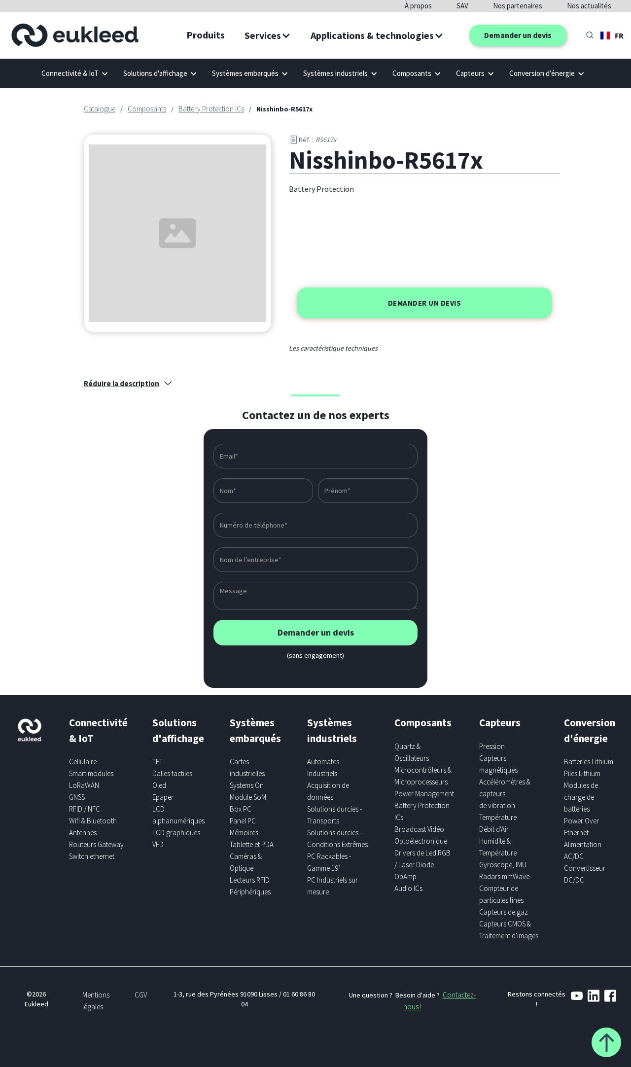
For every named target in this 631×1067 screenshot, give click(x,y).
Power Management (424, 793)
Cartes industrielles (247, 767)
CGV (141, 994)
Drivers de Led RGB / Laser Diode (422, 858)
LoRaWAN (84, 785)
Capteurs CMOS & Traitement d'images (508, 929)
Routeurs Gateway (96, 844)
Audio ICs (408, 888)
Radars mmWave (504, 876)
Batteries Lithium (588, 761)
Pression (492, 746)
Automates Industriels (323, 767)
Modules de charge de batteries (581, 797)
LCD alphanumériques (178, 814)
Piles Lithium (582, 773)
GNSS (77, 797)
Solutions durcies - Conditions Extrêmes (337, 838)
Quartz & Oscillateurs (411, 752)
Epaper (163, 797)
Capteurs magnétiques (498, 764)
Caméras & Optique (246, 862)
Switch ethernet (91, 856)
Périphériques (250, 891)
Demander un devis (518, 35)
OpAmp (405, 876)
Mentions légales (95, 1000)
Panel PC (243, 820)
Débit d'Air (494, 829)
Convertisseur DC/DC (584, 874)
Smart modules (91, 773)
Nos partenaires (517, 5)
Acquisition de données (328, 791)
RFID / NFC (84, 809)
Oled (159, 785)
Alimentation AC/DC (582, 850)
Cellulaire (83, 761)
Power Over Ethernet (581, 826)
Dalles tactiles (172, 773)
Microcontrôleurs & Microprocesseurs (423, 775)
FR (619, 35)
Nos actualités (589, 5)
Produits (205, 35)
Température (498, 817)
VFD (158, 844)
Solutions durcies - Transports (334, 814)
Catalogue (99, 108)
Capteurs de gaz (503, 912)
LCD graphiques (176, 832)
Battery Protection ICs (211, 108)
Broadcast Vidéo (419, 829)
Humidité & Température (498, 846)
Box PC (240, 809)
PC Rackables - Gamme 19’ (329, 862)
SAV (462, 5)
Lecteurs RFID (250, 880)
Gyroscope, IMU (502, 864)
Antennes (83, 832)
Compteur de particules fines (501, 894)
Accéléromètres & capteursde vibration (504, 793)
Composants (147, 108)
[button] (268, 35)
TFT (157, 761)
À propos (418, 5)
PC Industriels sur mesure (332, 885)
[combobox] (612, 35)
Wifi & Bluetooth (93, 820)
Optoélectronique (420, 841)
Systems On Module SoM (248, 791)
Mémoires (244, 832)
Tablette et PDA (252, 844)
